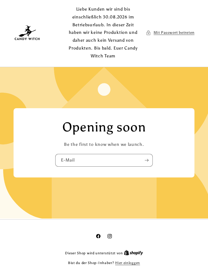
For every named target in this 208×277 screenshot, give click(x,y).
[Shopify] (133, 253)
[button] (170, 32)
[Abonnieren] (146, 160)
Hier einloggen (127, 263)
